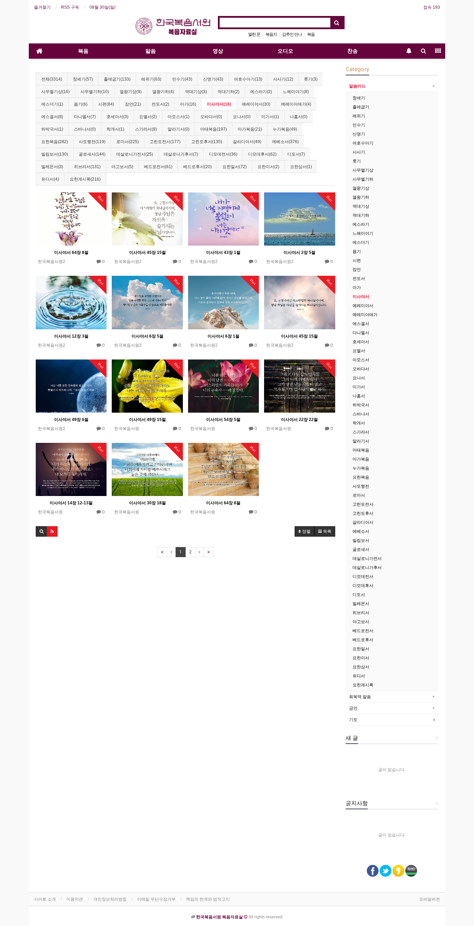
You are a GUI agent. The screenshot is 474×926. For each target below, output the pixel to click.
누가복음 (361, 468)
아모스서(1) (178, 116)
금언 (353, 708)
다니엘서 (361, 332)
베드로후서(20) (197, 166)
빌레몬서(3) (52, 166)
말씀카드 (357, 86)
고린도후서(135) (206, 141)
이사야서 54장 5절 (223, 419)
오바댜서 (361, 368)
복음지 (271, 34)
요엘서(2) (148, 116)
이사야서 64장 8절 (71, 252)
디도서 (359, 594)
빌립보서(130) (54, 154)
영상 (218, 51)
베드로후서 (363, 639)
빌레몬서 (361, 603)
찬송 (352, 51)
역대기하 (361, 215)
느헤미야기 (363, 233)
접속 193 (431, 7)
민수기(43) (182, 79)
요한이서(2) (268, 166)
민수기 (359, 125)
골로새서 (361, 549)
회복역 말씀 (360, 696)
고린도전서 (363, 504)
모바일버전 (429, 899)
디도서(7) (296, 154)
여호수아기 (363, 143)
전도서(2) (160, 104)
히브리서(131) (87, 166)
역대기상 (361, 206)
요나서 (359, 377)
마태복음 (361, 450)
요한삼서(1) (301, 166)
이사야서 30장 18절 (147, 503)
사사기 (359, 152)
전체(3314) (51, 79)
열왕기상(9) (131, 91)
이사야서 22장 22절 (299, 419)
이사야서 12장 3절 (71, 336)
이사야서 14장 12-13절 (71, 503)
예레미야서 (363, 305)
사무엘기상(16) (55, 91)
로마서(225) (127, 141)
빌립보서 (361, 540)
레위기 (359, 116)
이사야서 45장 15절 (147, 252)
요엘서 (359, 350)
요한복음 (361, 477)
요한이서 (361, 657)
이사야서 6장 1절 (223, 336)
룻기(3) (311, 79)
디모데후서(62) (262, 154)
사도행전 (361, 486)
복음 (311, 34)
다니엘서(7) (85, 116)
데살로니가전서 (367, 558)
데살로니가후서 (367, 567)
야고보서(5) (122, 166)
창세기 (359, 98)
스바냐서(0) (85, 129)
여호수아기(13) (248, 79)
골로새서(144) (92, 154)
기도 (353, 719)
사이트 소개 (45, 899)
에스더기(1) (52, 104)
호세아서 (361, 341)
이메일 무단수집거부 (156, 899)
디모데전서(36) (223, 154)
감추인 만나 (292, 34)
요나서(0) (242, 116)
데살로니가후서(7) (181, 154)
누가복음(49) (285, 129)
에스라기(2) (261, 91)
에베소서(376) (285, 141)
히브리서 (361, 612)
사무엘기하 (363, 179)
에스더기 (361, 242)
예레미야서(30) (256, 104)
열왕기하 (361, 197)
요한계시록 (363, 685)
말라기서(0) (178, 129)
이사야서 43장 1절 (223, 252)
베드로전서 (363, 630)
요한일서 (361, 648)
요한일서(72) (234, 166)
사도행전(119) (92, 141)
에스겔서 (361, 323)
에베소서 (361, 531)
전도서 (359, 278)
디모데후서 (363, 585)
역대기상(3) (196, 91)
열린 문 (254, 34)
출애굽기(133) (117, 79)
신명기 (359, 134)
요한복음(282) (54, 141)
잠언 (357, 269)
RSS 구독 (70, 7)
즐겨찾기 (42, 7)
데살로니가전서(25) (134, 154)
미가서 (359, 387)
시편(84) (106, 104)
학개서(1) (115, 129)
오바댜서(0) (211, 116)
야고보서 (361, 621)
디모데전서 (363, 576)
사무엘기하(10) (95, 91)
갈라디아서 (363, 522)
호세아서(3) (117, 116)
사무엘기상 (363, 170)
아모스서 (361, 359)
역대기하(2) (228, 91)
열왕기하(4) (163, 91)
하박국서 (361, 405)
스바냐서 (361, 414)
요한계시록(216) (85, 179)
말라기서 (361, 441)
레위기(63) (151, 79)
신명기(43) (213, 79)
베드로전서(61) (158, 166)
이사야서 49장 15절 (147, 419)
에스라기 (361, 224)
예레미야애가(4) (296, 104)
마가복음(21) (250, 129)
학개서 (359, 423)
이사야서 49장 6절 (71, 419)
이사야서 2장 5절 (299, 252)
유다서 (359, 675)
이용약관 (74, 899)
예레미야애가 (365, 314)
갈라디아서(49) (247, 141)
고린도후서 (363, 513)
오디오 (285, 51)
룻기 (357, 161)
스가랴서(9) (146, 129)
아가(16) (188, 104)
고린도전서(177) (165, 141)
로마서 (359, 495)
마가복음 (361, 459)
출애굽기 (361, 107)
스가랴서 (361, 432)
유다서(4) (50, 179)
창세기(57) (83, 79)
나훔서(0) (298, 116)
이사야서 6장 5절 (147, 336)
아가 (357, 287)
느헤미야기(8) (296, 91)
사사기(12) (283, 79)
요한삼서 (361, 666)
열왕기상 (361, 188)
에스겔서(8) (52, 116)
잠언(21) (133, 104)
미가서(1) (270, 116)
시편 (357, 260)
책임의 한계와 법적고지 (208, 899)
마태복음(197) (213, 129)
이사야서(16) (219, 104)
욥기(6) (80, 104)
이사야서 (361, 296)
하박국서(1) (52, 129)
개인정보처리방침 (110, 899)
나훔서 (359, 396)
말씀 (150, 51)
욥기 (357, 251)
